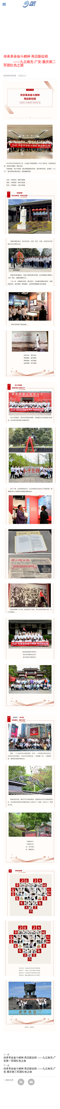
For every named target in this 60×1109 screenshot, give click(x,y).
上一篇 (6, 1054)
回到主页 (9, 1080)
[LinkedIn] (21, 1082)
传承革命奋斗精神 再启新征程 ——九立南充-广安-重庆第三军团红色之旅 (29, 1070)
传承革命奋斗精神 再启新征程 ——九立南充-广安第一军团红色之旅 (29, 1059)
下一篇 (6, 1065)
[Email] (31, 1082)
